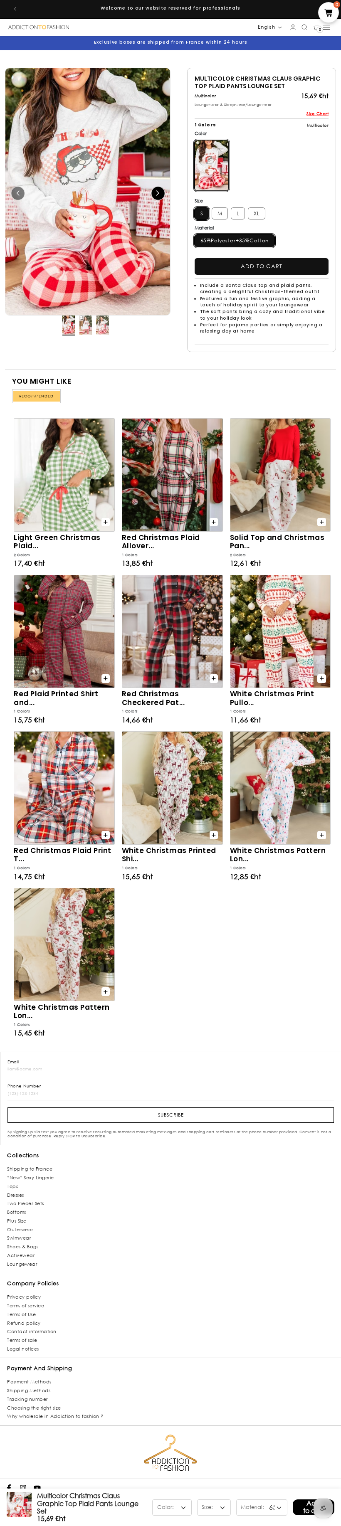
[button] (317, 27)
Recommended (36, 396)
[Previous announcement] (15, 9)
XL (257, 213)
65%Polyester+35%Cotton (234, 240)
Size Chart (317, 114)
